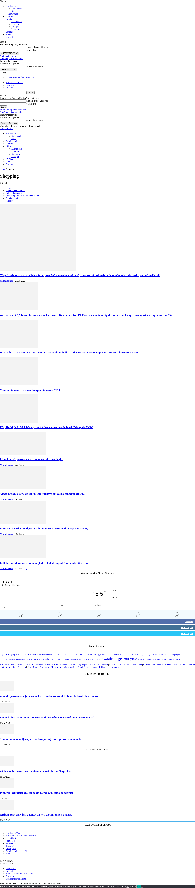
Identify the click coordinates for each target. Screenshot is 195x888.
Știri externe (11, 37)
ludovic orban (5, 659)
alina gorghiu (12, 654)
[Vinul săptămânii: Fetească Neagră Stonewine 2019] (19, 384)
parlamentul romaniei (33, 659)
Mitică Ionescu (6, 281)
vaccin (166, 659)
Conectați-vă (187, 628)
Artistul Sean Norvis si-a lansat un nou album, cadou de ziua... (36, 814)
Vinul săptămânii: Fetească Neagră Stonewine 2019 (30, 390)
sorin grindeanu (100, 659)
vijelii (178, 659)
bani (54, 655)
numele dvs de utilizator (37, 47)
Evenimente (16, 21)
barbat (58, 655)
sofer (92, 659)
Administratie (12, 14)
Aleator (9, 201)
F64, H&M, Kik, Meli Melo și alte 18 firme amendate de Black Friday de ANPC (46, 427)
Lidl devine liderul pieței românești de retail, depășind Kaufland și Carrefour (45, 562)
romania (87, 659)
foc (163, 655)
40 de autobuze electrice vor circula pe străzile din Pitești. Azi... (36, 771)
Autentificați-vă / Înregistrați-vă (20, 77)
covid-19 (118, 655)
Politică (9, 34)
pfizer (43, 659)
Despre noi (11, 85)
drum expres (141, 655)
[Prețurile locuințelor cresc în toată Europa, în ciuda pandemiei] (7, 787)
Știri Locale (11, 6)
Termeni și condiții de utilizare (19, 873)
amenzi (21, 655)
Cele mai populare (14, 193)
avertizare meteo (45, 655)
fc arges (148, 655)
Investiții (9, 16)
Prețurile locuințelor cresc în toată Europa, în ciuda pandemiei (36, 792)
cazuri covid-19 (72, 655)
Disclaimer (10, 876)
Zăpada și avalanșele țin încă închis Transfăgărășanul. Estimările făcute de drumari (49, 695)
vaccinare (172, 659)
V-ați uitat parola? (8, 56)
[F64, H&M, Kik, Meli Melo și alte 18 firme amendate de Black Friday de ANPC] (19, 422)
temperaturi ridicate (144, 659)
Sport (13, 11)
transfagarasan (157, 659)
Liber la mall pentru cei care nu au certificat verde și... (31, 459)
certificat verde (83, 655)
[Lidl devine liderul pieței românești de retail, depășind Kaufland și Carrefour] (23, 557)
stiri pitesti (130, 659)
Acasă (3, 169)
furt (170, 655)
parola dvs (31, 50)
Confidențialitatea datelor (11, 58)
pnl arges (52, 659)
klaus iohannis (185, 655)
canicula (63, 655)
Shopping (15, 26)
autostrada (33, 654)
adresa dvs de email (35, 66)
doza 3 (134, 655)
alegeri (2, 655)
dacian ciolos (127, 655)
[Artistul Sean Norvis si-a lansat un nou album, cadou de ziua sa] (7, 809)
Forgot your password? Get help (14, 109)
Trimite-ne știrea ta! (14, 82)
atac (26, 655)
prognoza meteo (62, 659)
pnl (46, 659)
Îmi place (189, 622)
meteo (23, 659)
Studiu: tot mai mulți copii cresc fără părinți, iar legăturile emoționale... (41, 739)
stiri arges (115, 658)
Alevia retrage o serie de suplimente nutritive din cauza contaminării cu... (42, 493)
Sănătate (9, 32)
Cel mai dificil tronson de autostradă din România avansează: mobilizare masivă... (48, 717)
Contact (9, 87)
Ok (138, 886)
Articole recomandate (15, 190)
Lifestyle (10, 19)
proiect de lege (73, 659)
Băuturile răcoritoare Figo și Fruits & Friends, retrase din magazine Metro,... (45, 528)
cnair (90, 654)
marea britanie (16, 659)
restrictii (81, 659)
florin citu (157, 654)
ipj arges (176, 655)
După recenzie (12, 198)
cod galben (99, 654)
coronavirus (110, 655)
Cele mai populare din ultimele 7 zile (22, 195)
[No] (142, 887)
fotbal (167, 655)
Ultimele (9, 188)
